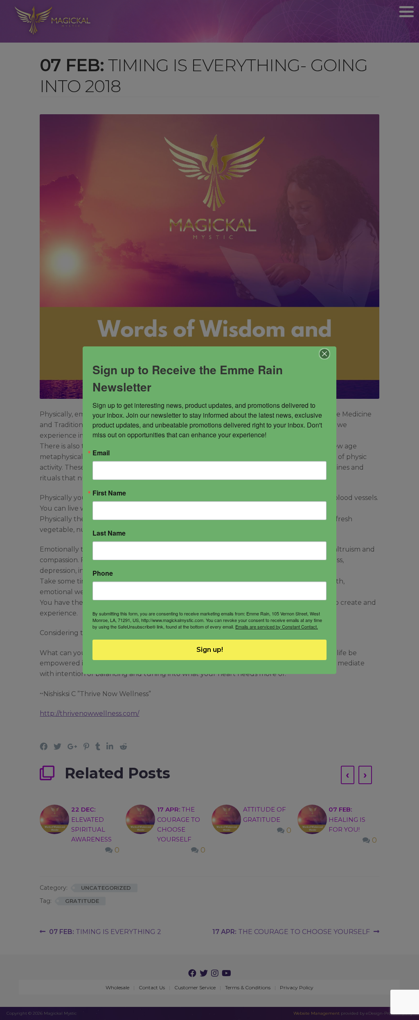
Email (101, 453)
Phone (102, 573)
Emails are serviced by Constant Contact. (276, 626)
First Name (109, 493)
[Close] (324, 354)
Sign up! (209, 650)
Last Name (109, 533)
